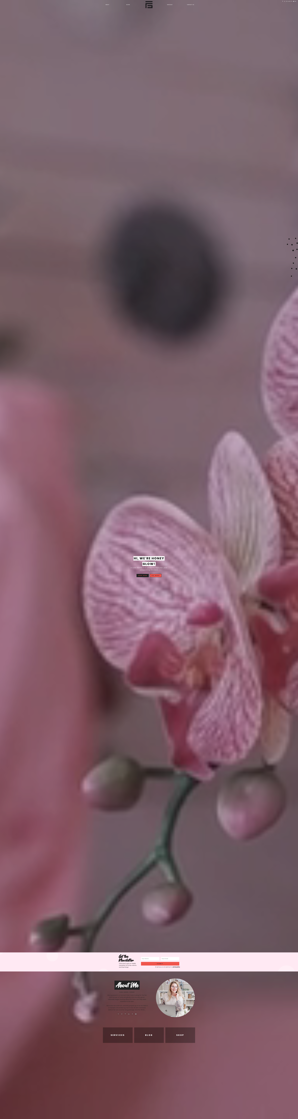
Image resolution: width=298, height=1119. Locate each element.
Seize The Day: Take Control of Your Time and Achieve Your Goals (171, 1111)
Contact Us (190, 4)
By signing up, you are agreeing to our (167, 967)
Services (170, 4)
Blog (103, 1108)
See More (156, 575)
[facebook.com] (132, 1014)
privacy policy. (176, 967)
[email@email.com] (135, 1014)
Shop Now (142, 575)
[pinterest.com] (125, 1014)
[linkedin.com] (128, 1014)
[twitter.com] (118, 1014)
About (107, 4)
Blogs (128, 4)
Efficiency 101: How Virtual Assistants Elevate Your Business (121, 1111)
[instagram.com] (121, 1014)
